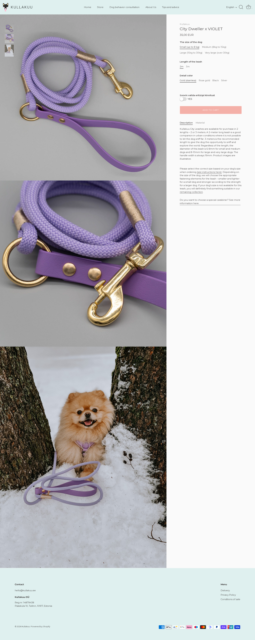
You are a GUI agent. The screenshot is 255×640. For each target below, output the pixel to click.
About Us (151, 7)
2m (181, 66)
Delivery (225, 590)
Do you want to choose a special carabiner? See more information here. (210, 201)
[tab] (188, 122)
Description (186, 122)
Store (100, 7)
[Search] (241, 7)
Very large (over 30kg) (217, 52)
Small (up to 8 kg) (190, 47)
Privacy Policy (228, 594)
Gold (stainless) (188, 80)
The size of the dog (191, 42)
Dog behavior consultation (124, 7)
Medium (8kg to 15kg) (214, 47)
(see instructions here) (209, 171)
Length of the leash (191, 61)
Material (200, 122)
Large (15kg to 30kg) (191, 52)
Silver (224, 80)
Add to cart (211, 110)
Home (87, 7)
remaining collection (191, 191)
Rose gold (204, 80)
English (230, 7)
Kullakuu (185, 24)
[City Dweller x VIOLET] (9, 28)
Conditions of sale (230, 599)
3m (188, 66)
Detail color (186, 75)
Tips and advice (170, 7)
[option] (9, 28)
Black (215, 80)
